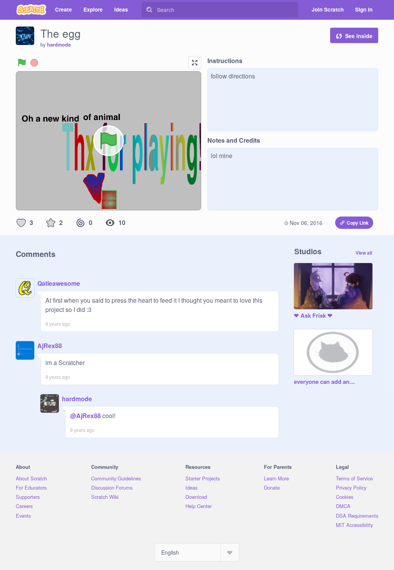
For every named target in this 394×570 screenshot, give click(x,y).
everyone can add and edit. (325, 381)
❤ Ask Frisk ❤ (313, 315)
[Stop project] (34, 63)
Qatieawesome (58, 283)
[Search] (149, 9)
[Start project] (22, 63)
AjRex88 (49, 345)
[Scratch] (31, 9)
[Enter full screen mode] (194, 62)
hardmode (59, 44)
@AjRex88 (85, 415)
